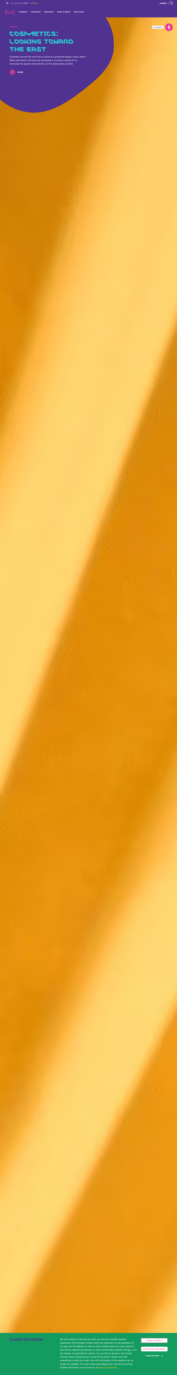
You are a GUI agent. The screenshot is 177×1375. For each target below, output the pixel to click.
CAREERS (163, 3)
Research (49, 12)
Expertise (36, 12)
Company (23, 12)
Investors (79, 12)
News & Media (63, 12)
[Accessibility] (169, 27)
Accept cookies (154, 1340)
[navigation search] (171, 3)
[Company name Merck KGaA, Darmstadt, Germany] (9, 12)
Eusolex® (122, 821)
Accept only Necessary (154, 1349)
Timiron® (107, 821)
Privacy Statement (109, 1367)
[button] (7, 3)
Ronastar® (85, 821)
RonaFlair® (97, 821)
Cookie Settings (152, 1356)
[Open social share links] (12, 72)
